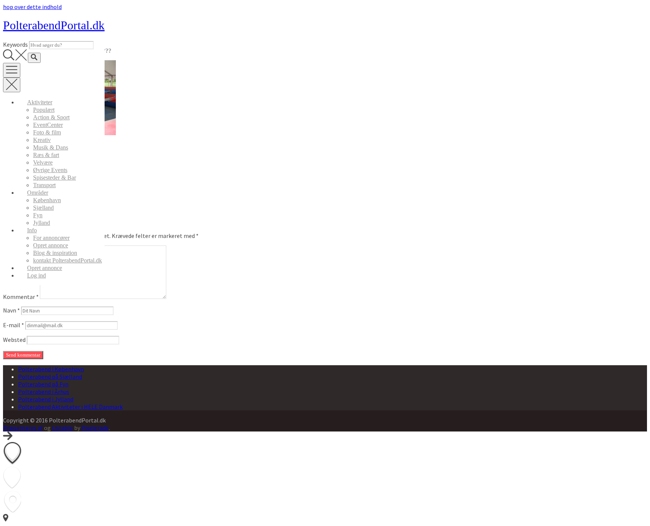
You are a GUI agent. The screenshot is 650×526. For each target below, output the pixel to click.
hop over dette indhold (32, 7)
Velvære (43, 162)
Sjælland (43, 207)
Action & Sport (51, 117)
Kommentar (21, 296)
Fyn (38, 215)
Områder (37, 192)
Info (32, 230)
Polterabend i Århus (43, 391)
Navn (11, 310)
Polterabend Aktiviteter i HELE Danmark (70, 406)
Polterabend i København (51, 369)
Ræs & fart (46, 155)
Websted (14, 339)
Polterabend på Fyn (43, 384)
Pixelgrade (95, 427)
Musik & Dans (50, 147)
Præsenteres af (23, 427)
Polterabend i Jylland (45, 399)
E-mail (13, 325)
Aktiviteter (39, 102)
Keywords (15, 44)
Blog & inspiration (55, 253)
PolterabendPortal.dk (54, 25)
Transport (44, 185)
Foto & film (47, 132)
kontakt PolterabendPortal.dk (67, 260)
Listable (62, 427)
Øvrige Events (50, 170)
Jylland (41, 223)
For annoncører (51, 238)
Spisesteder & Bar (54, 177)
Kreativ (42, 140)
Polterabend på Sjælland (50, 376)
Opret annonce (50, 245)
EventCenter (48, 125)
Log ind (36, 275)
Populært (44, 110)
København (47, 200)
